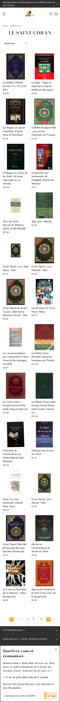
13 (41, 618)
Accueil (5, 26)
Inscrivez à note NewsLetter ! (25, 639)
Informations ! (14, 630)
